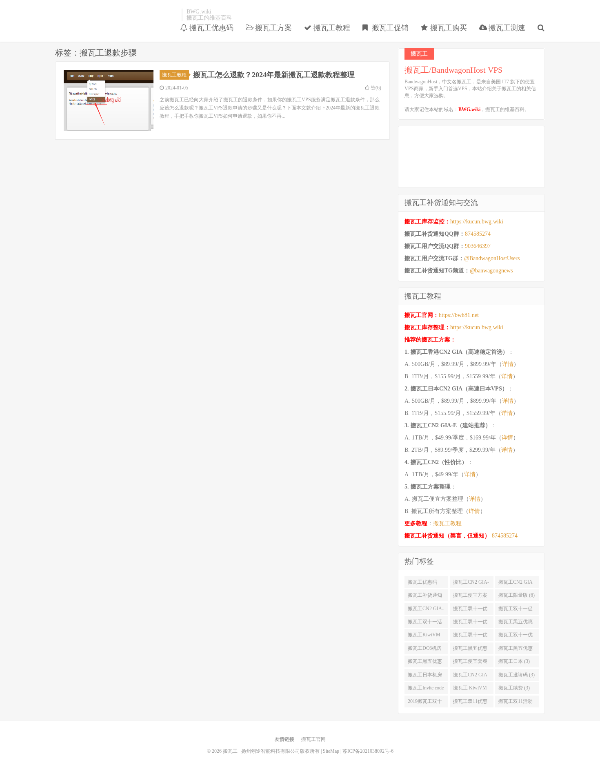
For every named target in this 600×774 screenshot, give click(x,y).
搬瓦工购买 (447, 28)
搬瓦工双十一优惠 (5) (470, 610)
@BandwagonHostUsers (492, 258)
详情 (507, 364)
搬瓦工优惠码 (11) (422, 583)
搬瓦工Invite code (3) (426, 689)
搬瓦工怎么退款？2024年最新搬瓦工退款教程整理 (274, 75)
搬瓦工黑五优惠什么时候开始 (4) (516, 649)
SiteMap (331, 751)
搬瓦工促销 (389, 28)
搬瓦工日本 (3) (514, 661)
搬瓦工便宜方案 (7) (470, 596)
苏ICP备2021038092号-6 (367, 751)
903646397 (478, 246)
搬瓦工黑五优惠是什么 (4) (470, 649)
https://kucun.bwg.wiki (476, 222)
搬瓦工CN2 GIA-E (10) (471, 583)
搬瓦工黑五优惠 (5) (515, 623)
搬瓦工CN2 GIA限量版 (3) (470, 676)
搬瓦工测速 (506, 28)
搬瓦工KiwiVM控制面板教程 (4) (426, 636)
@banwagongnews (491, 271)
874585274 (478, 234)
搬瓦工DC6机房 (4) (425, 649)
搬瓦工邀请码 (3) (516, 675)
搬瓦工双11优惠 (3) (470, 702)
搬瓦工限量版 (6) (516, 595)
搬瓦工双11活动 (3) (515, 702)
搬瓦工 (116, 14)
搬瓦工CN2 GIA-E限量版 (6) (426, 610)
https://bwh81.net (459, 315)
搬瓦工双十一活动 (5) (425, 623)
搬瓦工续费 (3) (514, 688)
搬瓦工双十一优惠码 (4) (515, 636)
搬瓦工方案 (272, 28)
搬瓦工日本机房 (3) (425, 676)
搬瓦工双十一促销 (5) (515, 610)
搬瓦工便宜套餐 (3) (470, 662)
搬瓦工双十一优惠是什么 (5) (470, 623)
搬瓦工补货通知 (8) (425, 596)
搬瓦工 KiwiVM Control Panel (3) (470, 689)
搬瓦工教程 (330, 28)
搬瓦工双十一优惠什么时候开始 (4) (470, 636)
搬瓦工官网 (313, 739)
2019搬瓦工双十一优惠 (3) (425, 702)
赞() (376, 88)
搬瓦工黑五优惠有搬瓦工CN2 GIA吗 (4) (425, 662)
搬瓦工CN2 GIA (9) (515, 583)
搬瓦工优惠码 (210, 28)
